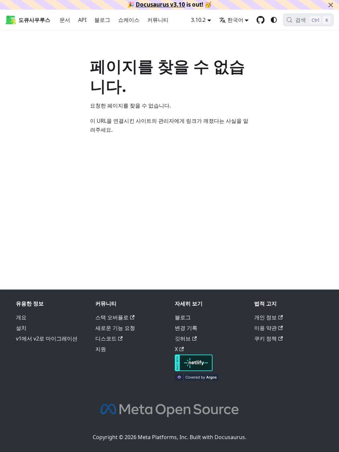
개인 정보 (265, 317)
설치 (21, 328)
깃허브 (183, 338)
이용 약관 (265, 328)
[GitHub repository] (260, 20)
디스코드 (106, 338)
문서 (65, 19)
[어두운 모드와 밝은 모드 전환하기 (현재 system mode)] (273, 20)
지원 (100, 349)
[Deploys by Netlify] (194, 369)
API (82, 19)
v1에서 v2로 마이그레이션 (46, 338)
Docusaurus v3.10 (160, 4)
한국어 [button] (235, 19)
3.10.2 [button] (198, 19)
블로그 (102, 19)
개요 (21, 317)
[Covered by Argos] (197, 378)
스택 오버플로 (111, 317)
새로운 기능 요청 (115, 328)
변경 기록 (186, 328)
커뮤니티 (158, 19)
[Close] (330, 5)
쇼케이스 (128, 19)
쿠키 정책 (265, 338)
